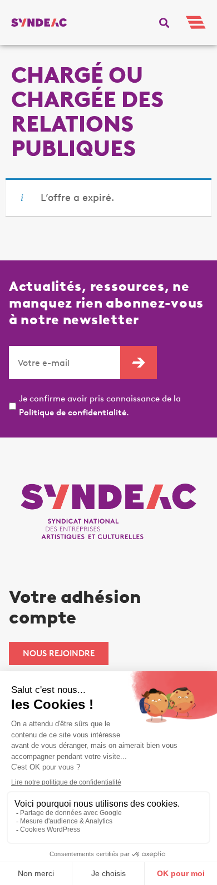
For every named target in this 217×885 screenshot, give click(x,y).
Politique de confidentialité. (74, 413)
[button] (164, 22)
